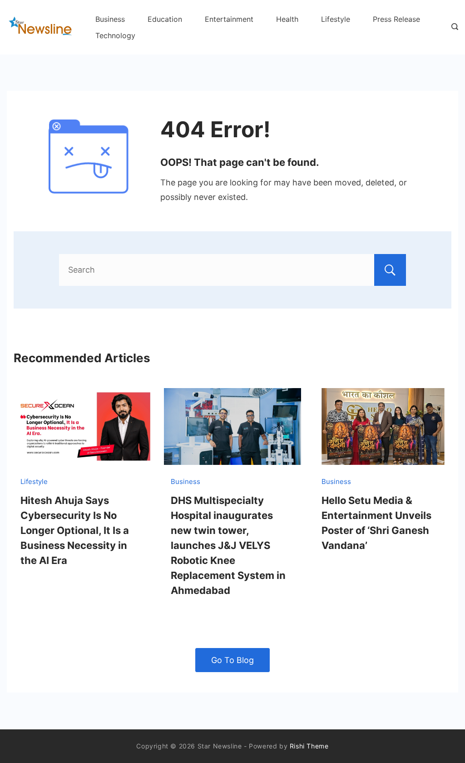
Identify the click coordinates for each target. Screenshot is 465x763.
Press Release (396, 19)
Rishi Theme (309, 746)
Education (165, 19)
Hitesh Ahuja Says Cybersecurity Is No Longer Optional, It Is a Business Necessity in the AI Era (74, 530)
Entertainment (229, 19)
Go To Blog (232, 660)
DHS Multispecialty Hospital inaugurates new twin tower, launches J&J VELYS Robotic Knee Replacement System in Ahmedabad (228, 545)
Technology (115, 35)
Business (110, 19)
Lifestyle (335, 19)
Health (287, 19)
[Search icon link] (452, 27)
